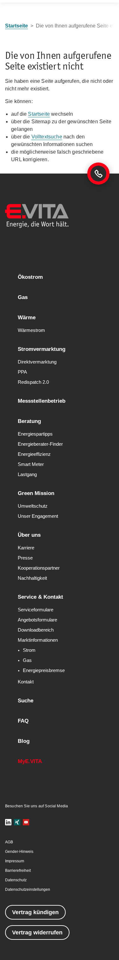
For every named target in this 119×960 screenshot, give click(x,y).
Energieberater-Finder (40, 444)
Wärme (27, 318)
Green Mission (36, 493)
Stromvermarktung (41, 349)
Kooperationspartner (39, 568)
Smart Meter (31, 464)
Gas (23, 297)
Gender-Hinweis (19, 851)
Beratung (29, 421)
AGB (9, 842)
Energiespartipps (35, 434)
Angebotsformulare (37, 619)
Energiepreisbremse (44, 670)
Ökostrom (30, 277)
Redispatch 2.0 (33, 382)
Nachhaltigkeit (32, 578)
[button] (8, 822)
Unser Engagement (38, 516)
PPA (22, 372)
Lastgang (27, 474)
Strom (29, 650)
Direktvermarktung (37, 361)
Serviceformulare (35, 609)
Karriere (26, 547)
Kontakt (26, 681)
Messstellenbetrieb (41, 401)
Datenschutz (16, 880)
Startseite (39, 114)
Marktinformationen (38, 640)
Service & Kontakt (40, 597)
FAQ (23, 721)
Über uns (29, 535)
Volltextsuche (46, 136)
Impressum (14, 861)
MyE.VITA (30, 761)
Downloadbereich (36, 630)
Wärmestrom (31, 330)
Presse (25, 557)
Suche (25, 701)
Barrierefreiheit (18, 870)
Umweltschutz (33, 506)
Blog (24, 741)
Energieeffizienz (34, 454)
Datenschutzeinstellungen (27, 889)
